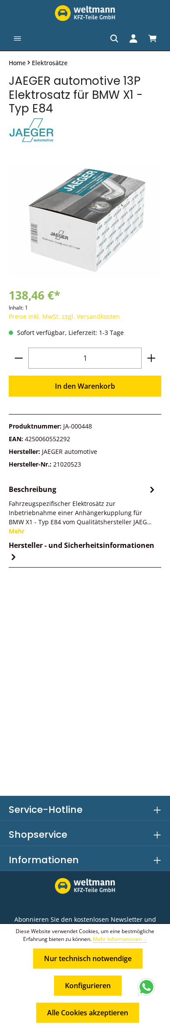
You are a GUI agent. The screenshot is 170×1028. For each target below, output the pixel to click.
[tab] (83, 509)
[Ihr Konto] (133, 38)
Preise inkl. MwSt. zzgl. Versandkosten (64, 316)
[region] (85, 221)
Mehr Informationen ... (120, 939)
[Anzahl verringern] (19, 358)
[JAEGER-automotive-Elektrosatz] (85, 221)
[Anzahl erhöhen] (151, 358)
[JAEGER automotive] (85, 130)
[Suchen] (114, 38)
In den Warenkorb (85, 386)
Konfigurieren (88, 985)
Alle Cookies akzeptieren (87, 1013)
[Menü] (17, 38)
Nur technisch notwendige (88, 958)
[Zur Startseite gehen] (85, 13)
